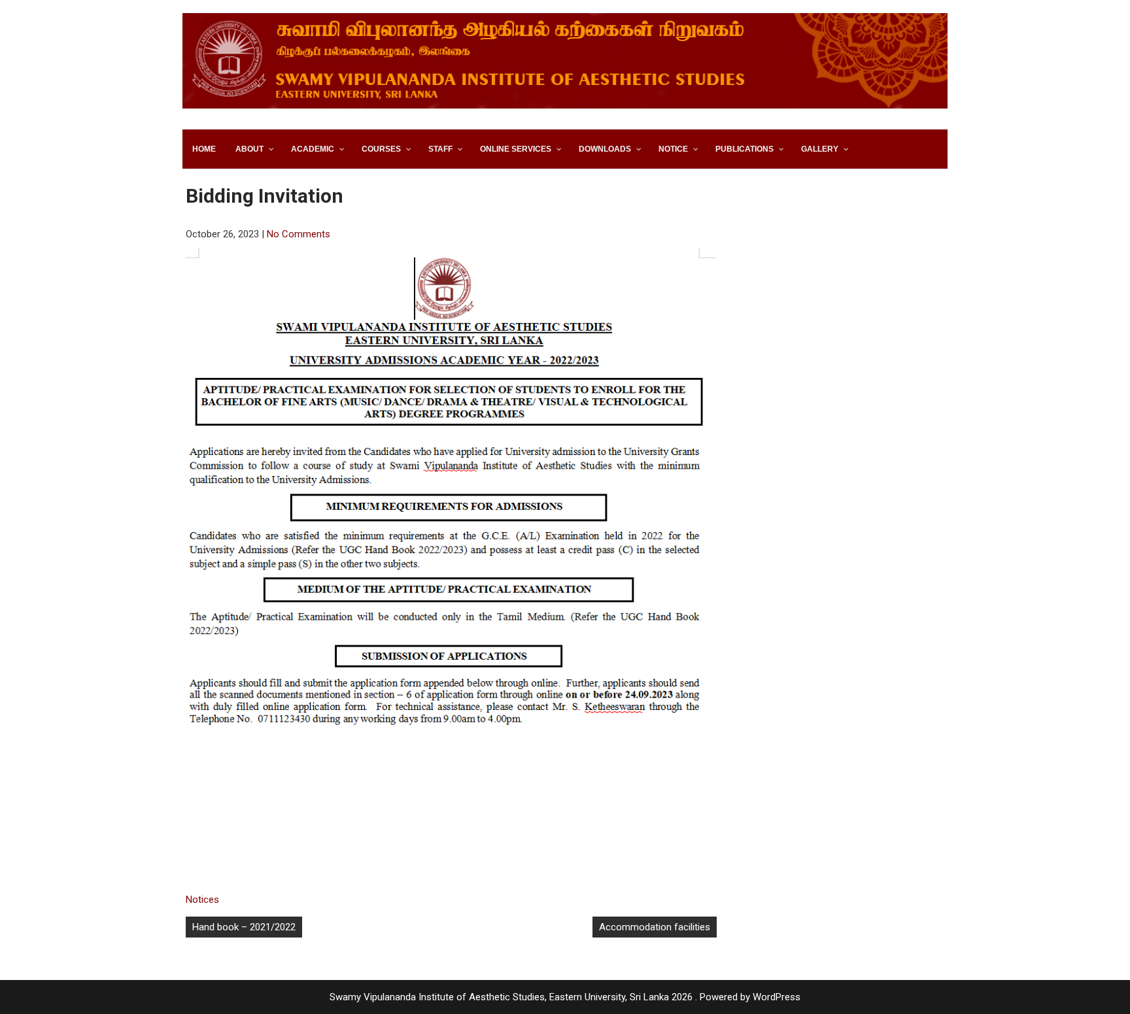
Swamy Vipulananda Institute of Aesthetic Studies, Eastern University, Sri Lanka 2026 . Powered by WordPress (565, 997)
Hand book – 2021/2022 (244, 927)
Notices (202, 899)
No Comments (298, 234)
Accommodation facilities (654, 927)
